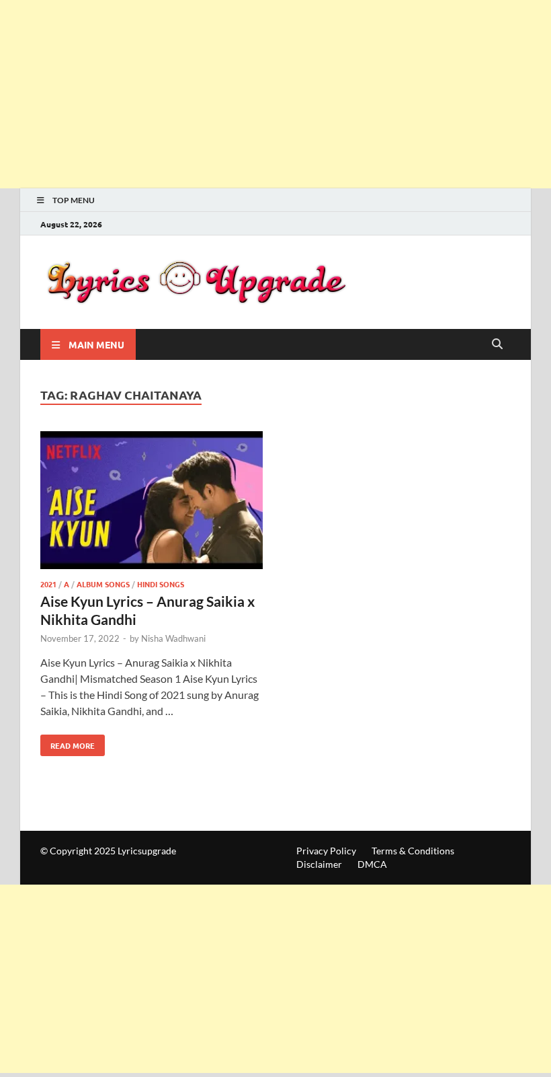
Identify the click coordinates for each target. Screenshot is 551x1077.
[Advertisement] (275, 94)
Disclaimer (319, 864)
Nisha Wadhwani (173, 638)
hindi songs (160, 584)
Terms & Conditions (413, 850)
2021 (48, 584)
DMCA (372, 864)
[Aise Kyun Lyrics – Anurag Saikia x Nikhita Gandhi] (151, 502)
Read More (67, 743)
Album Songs (103, 584)
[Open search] (497, 344)
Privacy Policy (326, 850)
